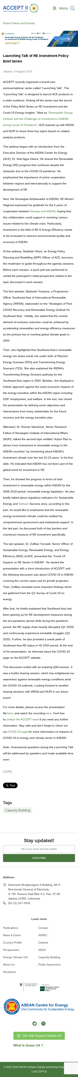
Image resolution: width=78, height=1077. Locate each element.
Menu (63, 8)
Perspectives (11, 949)
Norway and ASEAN (42, 211)
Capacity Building (17, 810)
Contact (43, 927)
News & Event (12, 935)
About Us (9, 964)
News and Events (24, 23)
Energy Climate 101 (15, 957)
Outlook (43, 942)
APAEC (42, 935)
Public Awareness (49, 964)
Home (7, 23)
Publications (10, 927)
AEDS (42, 949)
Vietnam (23, 503)
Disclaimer (9, 971)
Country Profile (12, 942)
